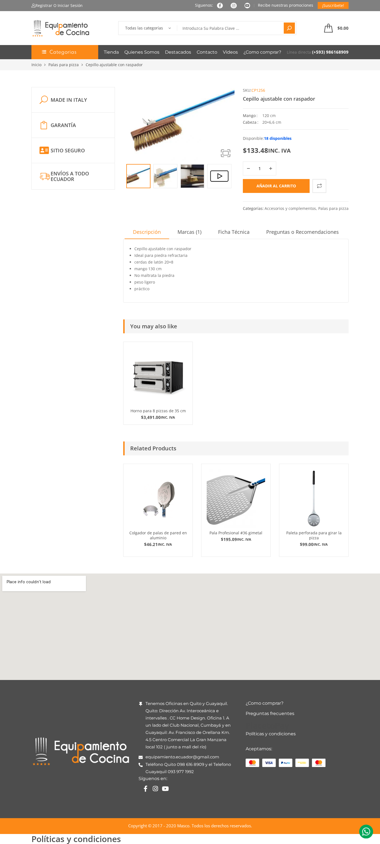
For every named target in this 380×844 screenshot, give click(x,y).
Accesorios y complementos (290, 208)
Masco (183, 825)
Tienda (111, 52)
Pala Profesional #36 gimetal (235, 532)
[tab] (147, 234)
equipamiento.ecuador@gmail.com (182, 756)
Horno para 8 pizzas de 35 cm (158, 410)
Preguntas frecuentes (270, 713)
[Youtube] (165, 789)
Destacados (178, 52)
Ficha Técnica (234, 232)
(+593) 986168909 (330, 52)
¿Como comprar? (262, 52)
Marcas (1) (189, 232)
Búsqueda (289, 28)
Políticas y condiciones (271, 733)
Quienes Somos (141, 52)
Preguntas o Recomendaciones (302, 232)
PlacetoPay (267, 725)
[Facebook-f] (145, 789)
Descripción (147, 232)
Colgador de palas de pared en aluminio (158, 535)
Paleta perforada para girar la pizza (314, 535)
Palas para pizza (63, 64)
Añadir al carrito (276, 185)
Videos (230, 52)
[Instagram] (155, 789)
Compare (319, 186)
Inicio (36, 64)
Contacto (207, 52)
